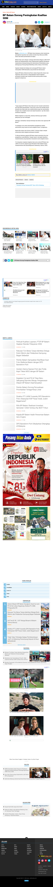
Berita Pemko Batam (31, 6)
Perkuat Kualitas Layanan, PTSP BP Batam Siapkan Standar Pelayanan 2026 (32, 343)
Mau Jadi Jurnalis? (42, 873)
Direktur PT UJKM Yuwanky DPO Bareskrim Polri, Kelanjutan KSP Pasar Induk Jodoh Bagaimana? (33, 398)
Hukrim (3, 850)
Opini (41, 852)
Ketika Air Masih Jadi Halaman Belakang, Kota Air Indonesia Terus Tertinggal (16, 810)
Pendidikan (9, 587)
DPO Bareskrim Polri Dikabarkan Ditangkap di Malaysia (33, 425)
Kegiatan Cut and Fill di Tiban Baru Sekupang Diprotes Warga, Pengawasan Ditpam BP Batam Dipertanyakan (31, 380)
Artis (2, 845)
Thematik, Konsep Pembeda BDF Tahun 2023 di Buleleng (30, 185)
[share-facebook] (36, 22)
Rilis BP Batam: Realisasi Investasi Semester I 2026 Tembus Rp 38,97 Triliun (32, 406)
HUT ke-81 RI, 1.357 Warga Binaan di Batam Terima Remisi (22, 621)
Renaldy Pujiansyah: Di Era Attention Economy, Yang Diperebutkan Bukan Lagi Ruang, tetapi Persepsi (25, 663)
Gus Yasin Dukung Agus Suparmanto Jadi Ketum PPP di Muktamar (17, 775)
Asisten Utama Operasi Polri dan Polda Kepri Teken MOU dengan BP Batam (31, 370)
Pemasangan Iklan (42, 871)
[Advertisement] (8, 45)
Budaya (3, 846)
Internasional (43, 850)
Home (3, 6)
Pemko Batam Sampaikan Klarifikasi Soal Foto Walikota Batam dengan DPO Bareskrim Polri (32, 362)
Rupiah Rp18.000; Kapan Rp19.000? (13, 806)
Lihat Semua (26, 432)
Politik (8, 584)
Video (8, 593)
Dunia (15, 848)
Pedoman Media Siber (43, 869)
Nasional (23, 6)
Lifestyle (44, 6)
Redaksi (49, 866)
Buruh (15, 846)
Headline (13, 6)
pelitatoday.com (23, 53)
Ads (26, 880)
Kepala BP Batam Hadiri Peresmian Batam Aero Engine (32, 416)
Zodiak (41, 853)
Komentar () (47, 22)
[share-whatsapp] (42, 22)
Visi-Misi (40, 866)
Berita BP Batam (19, 179)
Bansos (28, 845)
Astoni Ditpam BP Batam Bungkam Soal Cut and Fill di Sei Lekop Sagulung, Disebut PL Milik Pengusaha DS (23, 606)
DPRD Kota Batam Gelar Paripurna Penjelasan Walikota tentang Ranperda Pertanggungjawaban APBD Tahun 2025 (17, 770)
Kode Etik (45, 866)
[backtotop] (26, 838)
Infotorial (29, 850)
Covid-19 (9, 590)
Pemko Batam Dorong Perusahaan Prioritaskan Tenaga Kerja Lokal (29, 388)
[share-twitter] (39, 22)
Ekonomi (29, 848)
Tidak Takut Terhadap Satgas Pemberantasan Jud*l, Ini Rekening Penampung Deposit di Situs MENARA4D (23, 639)
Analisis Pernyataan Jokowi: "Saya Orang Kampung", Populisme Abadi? (15, 814)
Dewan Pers (4, 848)
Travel (15, 853)
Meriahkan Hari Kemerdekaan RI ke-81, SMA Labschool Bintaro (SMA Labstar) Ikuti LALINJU (16, 658)
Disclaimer (40, 867)
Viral (8, 596)
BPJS (15, 845)
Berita (41, 845)
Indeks (7, 6)
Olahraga (29, 852)
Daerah (18, 6)
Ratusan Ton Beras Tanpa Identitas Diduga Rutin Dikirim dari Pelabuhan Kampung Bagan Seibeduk (32, 353)
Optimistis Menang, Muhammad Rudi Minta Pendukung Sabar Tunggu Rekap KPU (25, 779)
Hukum (39, 6)
